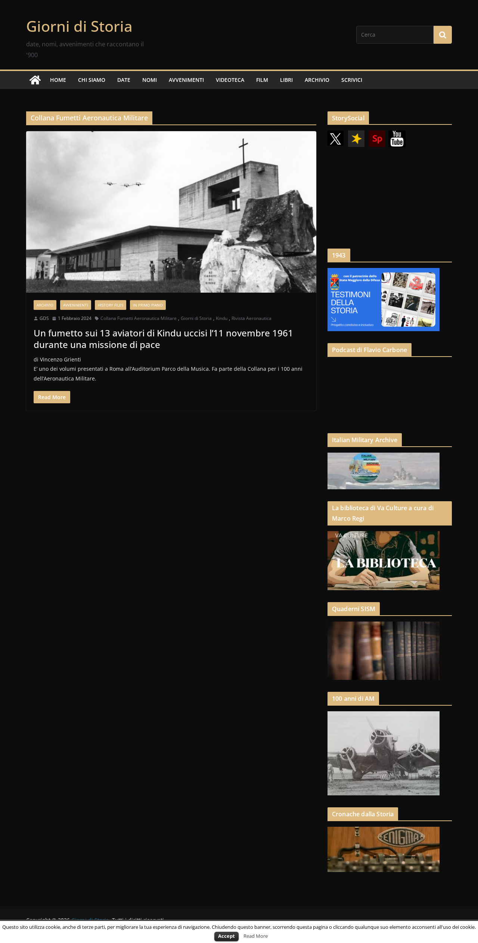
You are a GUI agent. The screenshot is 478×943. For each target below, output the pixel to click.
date (123, 79)
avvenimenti (186, 79)
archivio (317, 79)
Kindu (221, 318)
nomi (149, 79)
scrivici (351, 79)
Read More (255, 936)
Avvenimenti (75, 305)
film (262, 79)
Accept (226, 936)
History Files (110, 305)
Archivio (45, 305)
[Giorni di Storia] (35, 80)
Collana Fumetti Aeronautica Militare (138, 318)
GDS (44, 318)
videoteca (230, 79)
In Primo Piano (148, 305)
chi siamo (91, 79)
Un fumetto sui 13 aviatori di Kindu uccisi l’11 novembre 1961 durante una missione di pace (163, 339)
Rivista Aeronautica (251, 318)
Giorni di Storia (79, 26)
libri (286, 79)
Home (58, 79)
